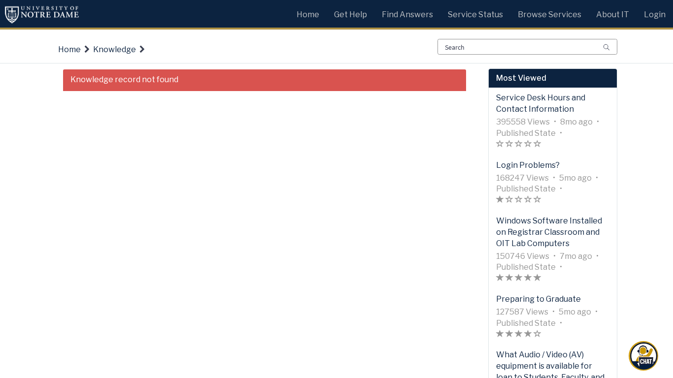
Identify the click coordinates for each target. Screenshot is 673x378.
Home (69, 49)
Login (655, 14)
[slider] (518, 145)
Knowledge (114, 49)
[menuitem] (308, 12)
